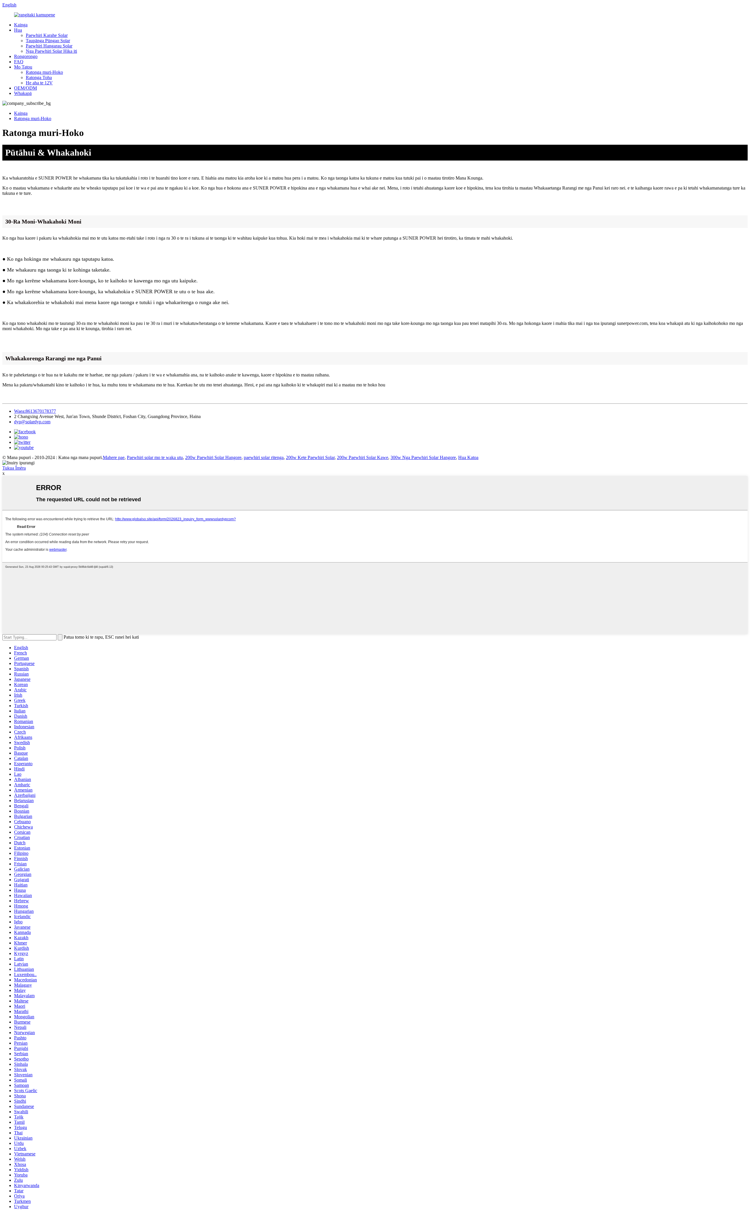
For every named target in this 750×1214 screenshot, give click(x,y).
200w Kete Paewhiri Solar (310, 457)
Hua (18, 30)
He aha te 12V (39, 82)
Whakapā (23, 93)
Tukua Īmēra (14, 468)
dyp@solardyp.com (32, 421)
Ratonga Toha (39, 77)
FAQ (18, 61)
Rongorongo (26, 56)
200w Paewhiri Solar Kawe (362, 457)
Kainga (21, 24)
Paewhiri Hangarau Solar (49, 45)
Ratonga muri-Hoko (44, 72)
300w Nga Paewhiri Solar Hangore (423, 457)
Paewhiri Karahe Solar (47, 35)
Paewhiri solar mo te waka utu (155, 457)
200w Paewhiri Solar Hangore (213, 457)
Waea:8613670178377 (35, 411)
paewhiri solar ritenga (264, 457)
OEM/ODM (25, 88)
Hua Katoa (468, 457)
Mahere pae (114, 457)
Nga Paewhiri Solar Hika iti (51, 51)
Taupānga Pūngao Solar (48, 40)
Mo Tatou (23, 66)
